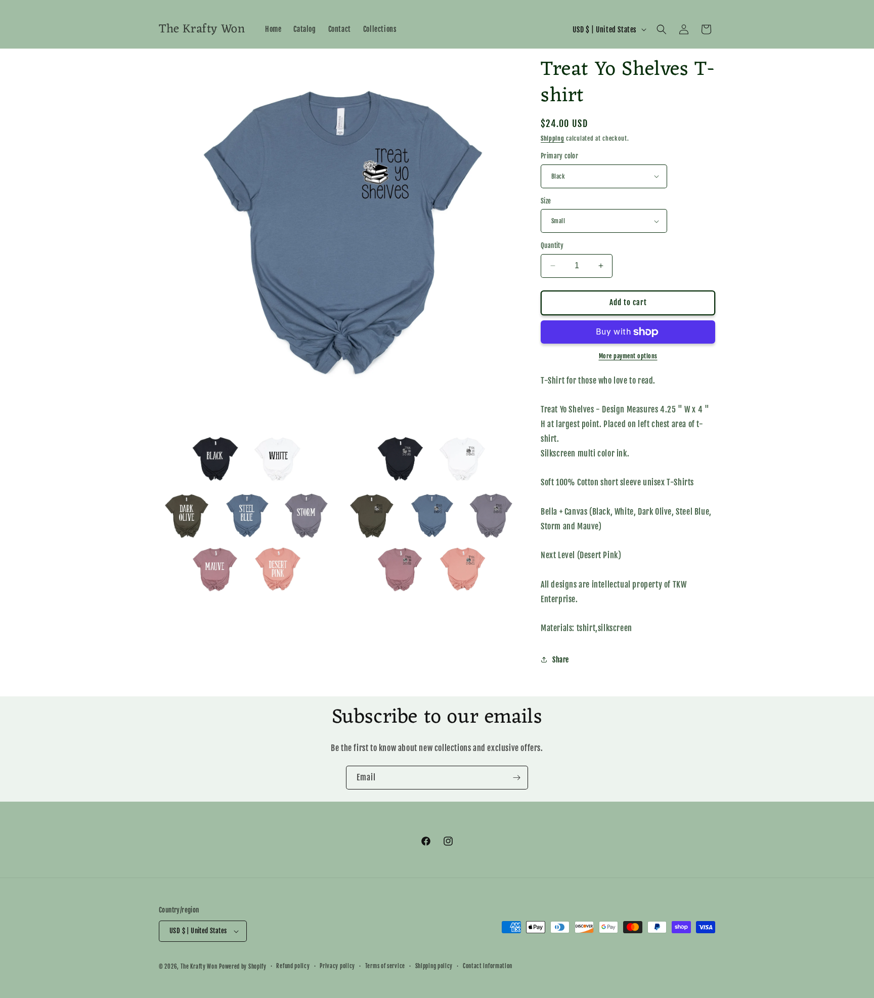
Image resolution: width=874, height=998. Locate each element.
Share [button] (560, 659)
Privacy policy (337, 966)
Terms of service (385, 966)
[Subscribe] (516, 777)
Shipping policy (434, 966)
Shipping (552, 138)
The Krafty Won (199, 966)
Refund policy (293, 966)
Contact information (487, 966)
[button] (661, 29)
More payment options (628, 356)
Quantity (552, 245)
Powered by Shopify (243, 966)
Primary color (559, 156)
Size (546, 201)
